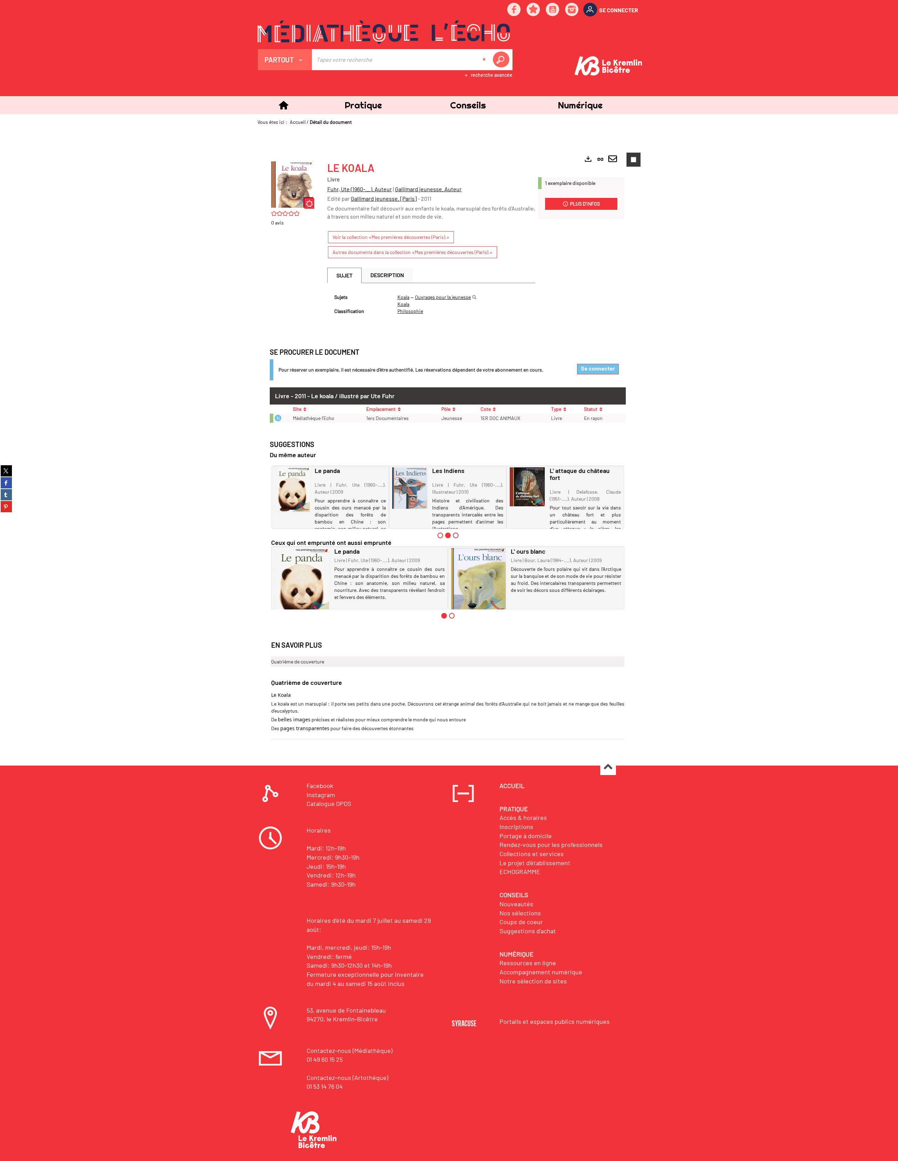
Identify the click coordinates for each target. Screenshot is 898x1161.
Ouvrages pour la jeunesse (443, 297)
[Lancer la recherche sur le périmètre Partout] (502, 59)
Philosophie (410, 311)
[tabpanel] (431, 304)
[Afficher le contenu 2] (452, 616)
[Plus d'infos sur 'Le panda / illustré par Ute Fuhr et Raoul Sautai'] (292, 489)
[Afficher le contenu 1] (440, 535)
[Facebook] (514, 10)
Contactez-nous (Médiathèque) (350, 1050)
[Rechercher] (474, 297)
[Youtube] (552, 10)
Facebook (320, 785)
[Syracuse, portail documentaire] (383, 32)
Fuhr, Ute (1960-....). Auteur (359, 189)
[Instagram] (572, 10)
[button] (363, 105)
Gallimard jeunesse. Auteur (428, 189)
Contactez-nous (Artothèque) (347, 1077)
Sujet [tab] (344, 275)
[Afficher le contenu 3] (455, 535)
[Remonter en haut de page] (608, 767)
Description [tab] (387, 275)
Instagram (321, 795)
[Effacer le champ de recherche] (484, 59)
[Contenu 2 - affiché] (448, 535)
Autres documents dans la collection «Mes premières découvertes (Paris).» (412, 252)
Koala (403, 297)
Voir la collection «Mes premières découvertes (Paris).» (391, 237)
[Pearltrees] (533, 10)
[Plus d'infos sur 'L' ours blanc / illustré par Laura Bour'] (479, 580)
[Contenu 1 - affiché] (444, 616)
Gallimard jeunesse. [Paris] (384, 198)
